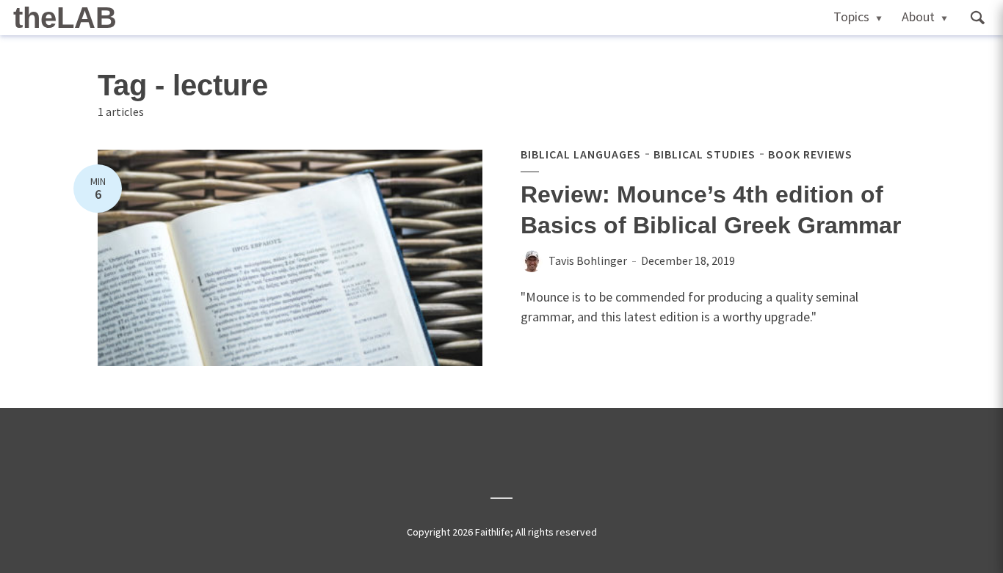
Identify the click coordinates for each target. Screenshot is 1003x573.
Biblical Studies (704, 154)
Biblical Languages (581, 154)
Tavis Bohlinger (587, 260)
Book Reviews (810, 154)
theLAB (65, 17)
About (918, 16)
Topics (851, 16)
